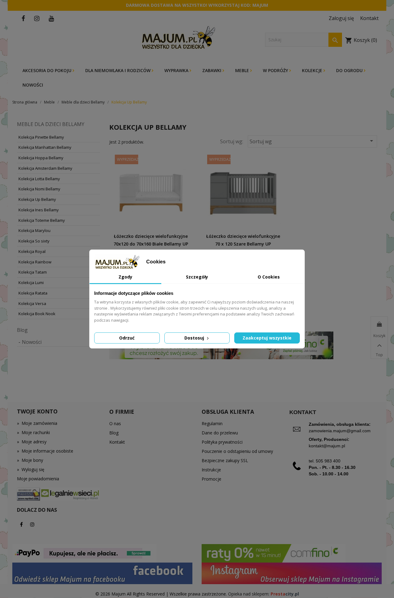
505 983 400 (328, 460)
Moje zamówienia (37, 423)
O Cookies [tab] (269, 277)
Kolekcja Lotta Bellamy (39, 178)
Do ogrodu (350, 70)
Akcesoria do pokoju (47, 70)
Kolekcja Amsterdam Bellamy (45, 168)
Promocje (211, 479)
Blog (22, 330)
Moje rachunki (33, 432)
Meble (242, 70)
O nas (115, 423)
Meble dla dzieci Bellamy (50, 124)
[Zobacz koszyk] (379, 324)
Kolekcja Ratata (32, 293)
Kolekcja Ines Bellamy (38, 210)
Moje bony (30, 460)
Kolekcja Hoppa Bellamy (40, 158)
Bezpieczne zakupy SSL (225, 460)
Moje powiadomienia (38, 479)
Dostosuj (194, 338)
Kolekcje (313, 70)
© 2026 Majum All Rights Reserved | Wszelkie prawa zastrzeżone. (161, 594)
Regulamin (212, 423)
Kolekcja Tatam (32, 272)
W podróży (276, 70)
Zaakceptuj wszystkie (267, 338)
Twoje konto (37, 411)
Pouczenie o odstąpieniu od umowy (237, 451)
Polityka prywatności (222, 442)
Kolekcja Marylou (34, 230)
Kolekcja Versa (32, 303)
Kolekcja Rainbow (34, 262)
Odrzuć (127, 338)
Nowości (32, 85)
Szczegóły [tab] (197, 277)
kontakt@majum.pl (327, 445)
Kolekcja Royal (32, 251)
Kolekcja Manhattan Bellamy (44, 147)
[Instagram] (32, 524)
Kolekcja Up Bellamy (37, 199)
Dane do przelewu (220, 433)
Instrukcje (211, 470)
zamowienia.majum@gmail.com (340, 430)
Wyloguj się (30, 469)
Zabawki (212, 70)
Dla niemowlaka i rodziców (118, 70)
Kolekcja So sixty (34, 241)
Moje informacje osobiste (45, 451)
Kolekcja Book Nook (36, 313)
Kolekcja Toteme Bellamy (41, 220)
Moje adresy (31, 442)
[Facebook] (21, 524)
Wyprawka (177, 70)
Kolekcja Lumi (31, 282)
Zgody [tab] (125, 277)
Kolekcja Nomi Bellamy (39, 189)
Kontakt (117, 442)
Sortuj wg (312, 141)
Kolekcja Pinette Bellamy (41, 137)
